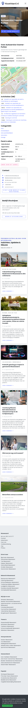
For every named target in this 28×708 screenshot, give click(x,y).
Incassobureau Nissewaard (9, 678)
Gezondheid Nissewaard (8, 565)
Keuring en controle (11, 118)
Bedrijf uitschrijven (14, 216)
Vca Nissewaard (5, 642)
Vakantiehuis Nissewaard (8, 611)
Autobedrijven (5, 131)
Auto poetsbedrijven (7, 133)
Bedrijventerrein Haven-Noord (12, 178)
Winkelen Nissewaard (7, 599)
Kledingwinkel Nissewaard (8, 643)
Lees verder (7, 291)
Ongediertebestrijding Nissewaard (11, 682)
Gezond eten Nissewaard (8, 569)
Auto (3, 16)
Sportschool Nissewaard (8, 647)
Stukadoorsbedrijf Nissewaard (9, 588)
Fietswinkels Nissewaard (8, 559)
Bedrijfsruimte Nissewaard (8, 680)
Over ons (3, 542)
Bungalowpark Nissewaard (8, 613)
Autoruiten (4, 135)
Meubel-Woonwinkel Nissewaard (10, 601)
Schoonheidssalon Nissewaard (10, 582)
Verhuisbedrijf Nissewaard (8, 590)
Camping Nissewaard (7, 607)
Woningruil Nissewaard (7, 674)
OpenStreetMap (23, 93)
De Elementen (8, 180)
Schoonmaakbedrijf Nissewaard (10, 628)
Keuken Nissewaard (6, 640)
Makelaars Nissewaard (7, 630)
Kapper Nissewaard (6, 563)
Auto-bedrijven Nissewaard (9, 657)
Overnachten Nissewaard (8, 609)
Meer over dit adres (10, 164)
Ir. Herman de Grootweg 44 (10, 26)
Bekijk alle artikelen (6, 248)
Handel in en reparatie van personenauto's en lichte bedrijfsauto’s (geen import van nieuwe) (12, 109)
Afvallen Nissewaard (7, 567)
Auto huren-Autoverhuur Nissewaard (11, 659)
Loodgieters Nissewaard (8, 586)
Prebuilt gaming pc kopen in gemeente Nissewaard (13, 366)
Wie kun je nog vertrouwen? (12, 453)
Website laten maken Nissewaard (11, 645)
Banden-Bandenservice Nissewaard (11, 661)
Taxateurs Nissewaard (7, 626)
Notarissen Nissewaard (7, 624)
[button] (14, 80)
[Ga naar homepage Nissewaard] (10, 3)
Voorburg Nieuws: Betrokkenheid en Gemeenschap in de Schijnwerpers (10, 411)
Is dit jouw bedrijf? (10, 31)
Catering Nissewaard (7, 580)
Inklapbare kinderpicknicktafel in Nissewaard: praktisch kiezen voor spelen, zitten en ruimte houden (13, 319)
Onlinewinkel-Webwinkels (11, 362)
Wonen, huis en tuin (9, 313)
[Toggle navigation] (25, 3)
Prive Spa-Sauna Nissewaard (9, 676)
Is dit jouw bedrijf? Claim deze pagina (14, 190)
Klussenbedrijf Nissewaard (8, 622)
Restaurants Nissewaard (8, 578)
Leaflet (17, 93)
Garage (3, 137)
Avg (2, 546)
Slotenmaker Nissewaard (8, 664)
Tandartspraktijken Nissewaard (10, 584)
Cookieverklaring (6, 544)
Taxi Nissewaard (5, 561)
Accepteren (7, 705)
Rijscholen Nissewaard (7, 557)
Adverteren (4, 540)
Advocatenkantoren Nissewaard (10, 663)
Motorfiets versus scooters (12, 495)
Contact (3, 538)
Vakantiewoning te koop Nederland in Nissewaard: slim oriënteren (14, 274)
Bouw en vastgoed (9, 269)
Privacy (3, 548)
